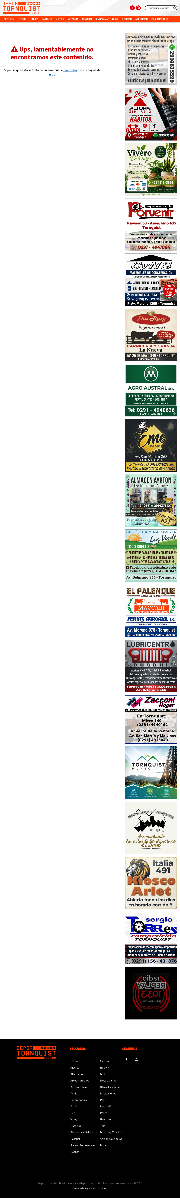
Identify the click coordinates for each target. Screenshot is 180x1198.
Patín (73, 1106)
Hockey (34, 19)
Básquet (75, 1139)
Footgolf (105, 1106)
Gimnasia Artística (81, 1132)
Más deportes (160, 19)
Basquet (47, 19)
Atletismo (141, 19)
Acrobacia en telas (111, 1139)
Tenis (73, 1094)
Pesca (103, 1113)
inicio (52, 74)
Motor (60, 19)
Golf (102, 1074)
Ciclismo (126, 19)
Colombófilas (78, 1100)
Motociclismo (108, 1081)
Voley (73, 1119)
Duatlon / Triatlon (111, 1132)
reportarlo (70, 70)
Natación (73, 19)
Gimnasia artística (106, 19)
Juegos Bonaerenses (82, 1145)
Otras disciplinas (110, 1087)
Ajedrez (74, 1068)
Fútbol (74, 1061)
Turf (72, 1113)
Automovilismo (79, 1087)
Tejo (102, 1126)
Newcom (87, 19)
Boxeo (104, 1145)
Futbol (21, 19)
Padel (103, 1100)
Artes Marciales (79, 1081)
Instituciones (12, 26)
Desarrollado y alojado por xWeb (90, 1188)
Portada (9, 19)
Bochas (74, 1152)
